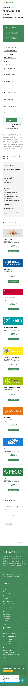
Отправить (8, 524)
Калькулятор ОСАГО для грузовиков (11, 654)
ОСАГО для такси (7, 631)
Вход (4, 573)
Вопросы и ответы (7, 618)
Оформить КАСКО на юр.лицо (10, 643)
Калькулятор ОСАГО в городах (10, 607)
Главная (3, 542)
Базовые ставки (17, 39)
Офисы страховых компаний (9, 605)
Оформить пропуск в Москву (9, 652)
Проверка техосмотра (8, 591)
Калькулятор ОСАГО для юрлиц (10, 639)
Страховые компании (8, 601)
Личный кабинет (7, 614)
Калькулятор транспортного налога (11, 593)
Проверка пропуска (7, 595)
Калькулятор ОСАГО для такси (10, 633)
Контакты (16, 573)
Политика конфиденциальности (11, 576)
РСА (3, 622)
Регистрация (10, 573)
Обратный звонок (8, 670)
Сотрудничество (6, 616)
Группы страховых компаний (9, 603)
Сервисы (9, 542)
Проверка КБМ (6, 587)
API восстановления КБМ (8, 661)
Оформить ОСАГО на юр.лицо (10, 641)
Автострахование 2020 (8, 574)
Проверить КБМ (11, 92)
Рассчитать (11, 120)
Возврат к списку (7, 535)
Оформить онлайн (13, 251)
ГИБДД (4, 624)
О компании (5, 620)
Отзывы (18, 574)
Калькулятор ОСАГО (18, 542)
